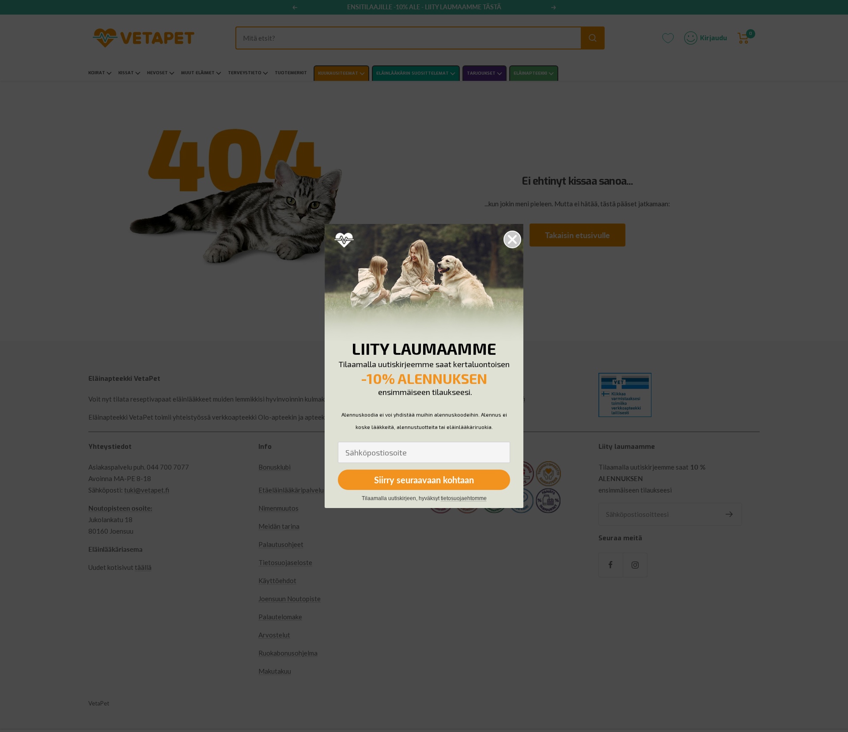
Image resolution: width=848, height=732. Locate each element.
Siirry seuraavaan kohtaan (424, 479)
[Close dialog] (512, 239)
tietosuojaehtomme (464, 498)
